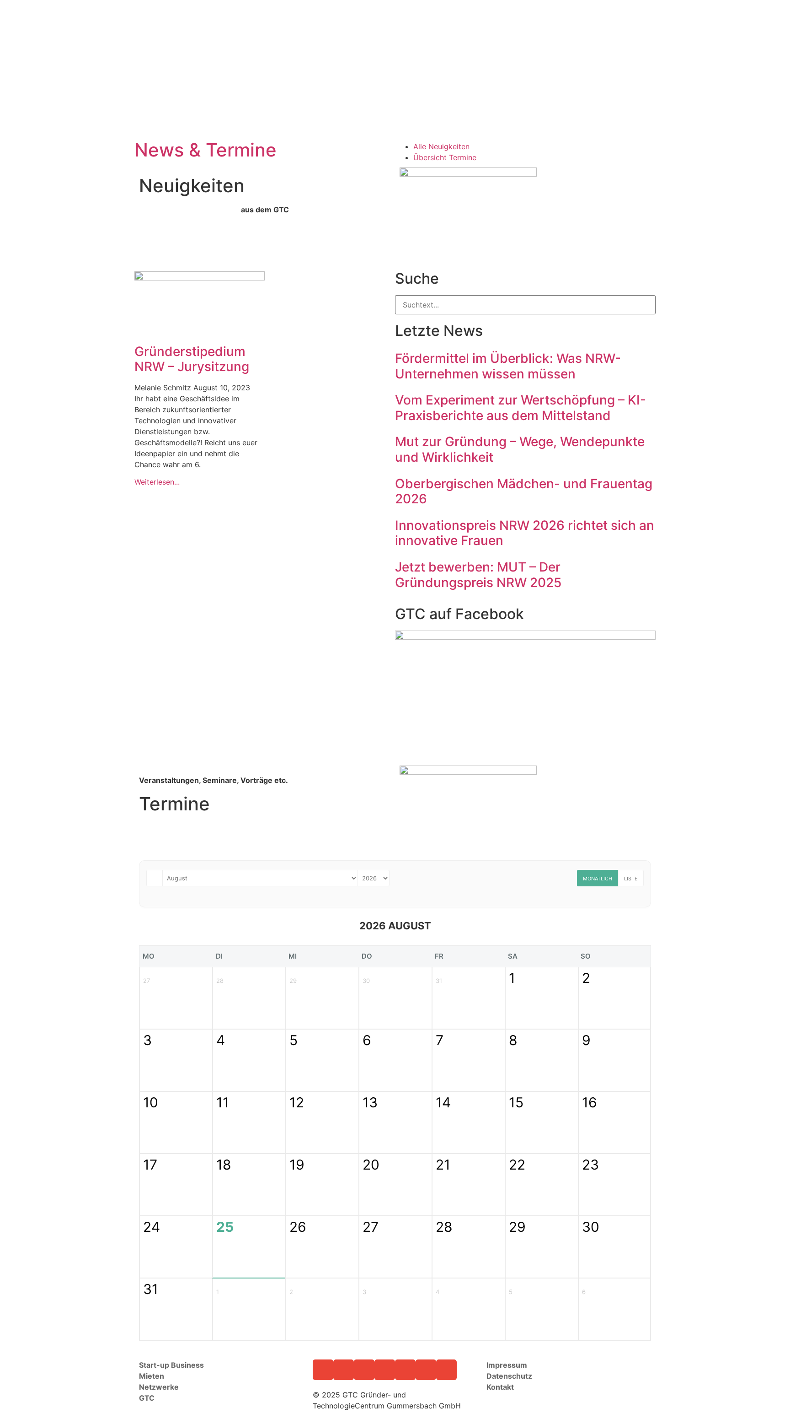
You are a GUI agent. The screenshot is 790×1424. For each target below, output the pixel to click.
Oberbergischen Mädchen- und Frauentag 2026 (523, 491)
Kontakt (501, 1387)
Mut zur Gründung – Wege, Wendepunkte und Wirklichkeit (520, 449)
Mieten (151, 1376)
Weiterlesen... (157, 481)
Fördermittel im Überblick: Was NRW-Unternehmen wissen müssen (508, 366)
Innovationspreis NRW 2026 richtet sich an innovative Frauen (524, 533)
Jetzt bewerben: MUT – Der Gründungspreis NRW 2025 (478, 574)
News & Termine (205, 150)
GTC (147, 1397)
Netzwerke (159, 1387)
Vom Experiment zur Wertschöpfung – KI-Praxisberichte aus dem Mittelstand (520, 407)
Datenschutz (509, 1376)
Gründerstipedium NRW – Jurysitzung (191, 359)
